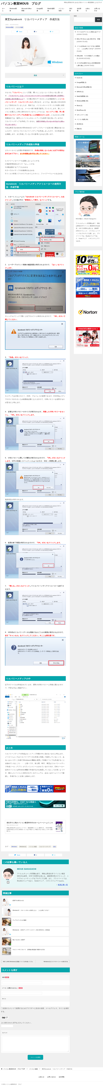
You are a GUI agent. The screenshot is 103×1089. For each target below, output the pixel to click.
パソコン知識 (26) (82, 119)
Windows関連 (13, 9)
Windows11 (23, 846)
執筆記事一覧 (63, 885)
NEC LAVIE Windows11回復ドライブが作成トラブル (18, 961)
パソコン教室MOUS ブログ (21, 3)
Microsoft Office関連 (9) (84, 87)
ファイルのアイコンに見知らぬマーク (89, 32)
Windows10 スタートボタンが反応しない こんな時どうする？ (31, 910)
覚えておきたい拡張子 (19, 939)
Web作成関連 (51, 9)
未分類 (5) (80, 124)
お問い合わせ (97, 9)
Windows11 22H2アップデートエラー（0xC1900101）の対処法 (31, 930)
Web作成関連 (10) (82, 96)
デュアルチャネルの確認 (19, 920)
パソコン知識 (61, 9)
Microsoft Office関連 (26, 9)
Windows (14, 846)
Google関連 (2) (81, 82)
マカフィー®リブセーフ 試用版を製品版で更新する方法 (29, 949)
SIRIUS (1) (80, 91)
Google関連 (40, 9)
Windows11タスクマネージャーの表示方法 (56, 961)
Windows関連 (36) (82, 101)
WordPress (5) (81, 110)
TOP (14, 1069)
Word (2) (79, 105)
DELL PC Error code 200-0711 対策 (88, 39)
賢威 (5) (79, 128)
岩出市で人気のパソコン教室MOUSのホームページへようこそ (30, 823)
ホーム (3, 9)
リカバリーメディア (45, 846)
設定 (54, 846)
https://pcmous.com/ (12, 825)
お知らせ (88, 9)
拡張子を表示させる (18, 900)
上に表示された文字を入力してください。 (16, 1023)
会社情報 (79, 9)
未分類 (70, 9)
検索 (75, 16)
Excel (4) (79, 78)
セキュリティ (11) (82, 115)
